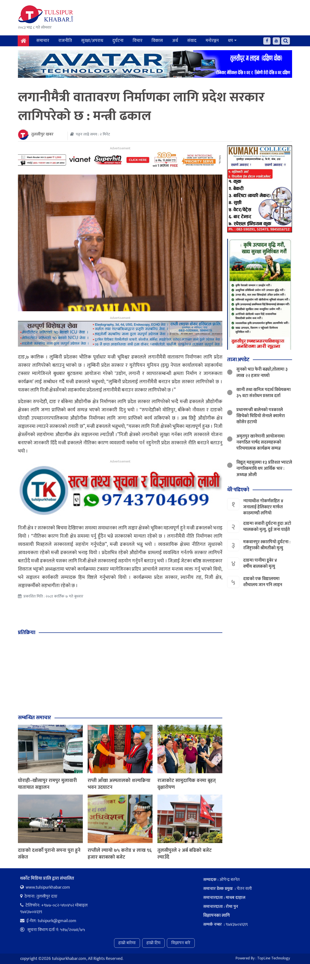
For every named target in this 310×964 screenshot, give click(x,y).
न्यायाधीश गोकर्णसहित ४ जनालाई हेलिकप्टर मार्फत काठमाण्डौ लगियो (263, 507)
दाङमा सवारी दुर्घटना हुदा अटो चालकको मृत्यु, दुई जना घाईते (267, 526)
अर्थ (175, 40)
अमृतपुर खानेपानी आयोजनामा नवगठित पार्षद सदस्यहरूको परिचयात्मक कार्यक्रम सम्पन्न (260, 442)
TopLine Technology (273, 958)
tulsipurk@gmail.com (57, 920)
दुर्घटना (118, 40)
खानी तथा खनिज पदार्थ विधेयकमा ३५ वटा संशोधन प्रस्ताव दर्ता (263, 392)
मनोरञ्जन (212, 40)
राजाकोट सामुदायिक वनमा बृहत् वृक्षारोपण (186, 783)
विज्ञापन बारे (180, 943)
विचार (137, 40)
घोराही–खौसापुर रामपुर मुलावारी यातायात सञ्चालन (47, 783)
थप (230, 40)
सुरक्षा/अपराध (92, 40)
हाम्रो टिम (153, 943)
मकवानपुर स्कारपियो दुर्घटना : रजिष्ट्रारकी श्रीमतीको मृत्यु (266, 545)
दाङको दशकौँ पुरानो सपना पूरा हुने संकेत (49, 853)
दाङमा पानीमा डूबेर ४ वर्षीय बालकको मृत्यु (260, 563)
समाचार (42, 40)
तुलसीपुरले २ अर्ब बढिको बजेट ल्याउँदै (184, 853)
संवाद (191, 40)
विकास (157, 40)
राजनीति (65, 40)
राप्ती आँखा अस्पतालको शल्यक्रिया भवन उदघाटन (119, 783)
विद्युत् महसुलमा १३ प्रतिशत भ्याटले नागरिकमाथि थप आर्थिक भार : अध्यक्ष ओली (264, 468)
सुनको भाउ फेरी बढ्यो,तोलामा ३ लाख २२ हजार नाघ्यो (262, 372)
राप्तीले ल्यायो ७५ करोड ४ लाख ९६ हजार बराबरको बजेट (120, 853)
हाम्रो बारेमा (127, 943)
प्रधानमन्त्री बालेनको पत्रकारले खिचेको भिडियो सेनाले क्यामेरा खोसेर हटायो (260, 416)
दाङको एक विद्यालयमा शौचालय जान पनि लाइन (262, 582)
